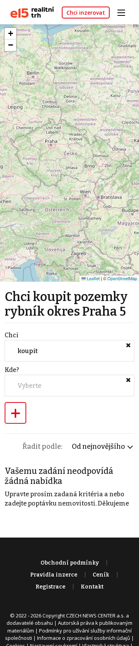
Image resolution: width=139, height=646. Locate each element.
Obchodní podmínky (70, 563)
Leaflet (93, 278)
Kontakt (92, 586)
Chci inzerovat (85, 12)
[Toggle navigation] (124, 12)
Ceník (101, 575)
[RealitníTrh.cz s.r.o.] (29, 11)
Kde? (12, 370)
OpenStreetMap (122, 278)
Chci (12, 335)
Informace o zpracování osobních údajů (83, 637)
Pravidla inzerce (53, 575)
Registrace (50, 586)
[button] (10, 33)
